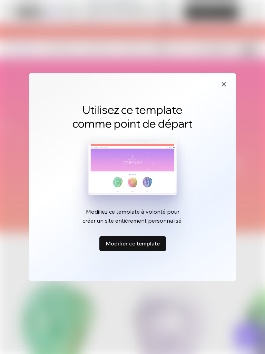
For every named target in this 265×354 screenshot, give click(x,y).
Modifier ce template (133, 243)
